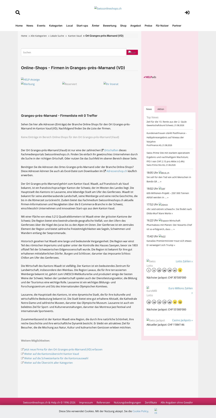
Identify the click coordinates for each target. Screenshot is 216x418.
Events (41, 25)
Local (69, 25)
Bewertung (109, 25)
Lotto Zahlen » (184, 261)
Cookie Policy (140, 411)
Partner (176, 25)
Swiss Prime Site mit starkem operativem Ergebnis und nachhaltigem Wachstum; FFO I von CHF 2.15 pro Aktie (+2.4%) (168, 157)
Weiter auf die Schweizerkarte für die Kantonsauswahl (56, 358)
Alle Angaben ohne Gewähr (177, 402)
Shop (123, 25)
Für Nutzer (162, 25)
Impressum (86, 402)
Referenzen (103, 402)
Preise (148, 25)
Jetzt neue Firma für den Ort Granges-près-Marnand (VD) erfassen (63, 349)
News (29, 25)
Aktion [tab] (160, 109)
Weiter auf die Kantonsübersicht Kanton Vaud (51, 354)
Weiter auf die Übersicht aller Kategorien (48, 362)
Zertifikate (151, 402)
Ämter (95, 25)
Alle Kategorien (39, 35)
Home (19, 25)
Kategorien (55, 25)
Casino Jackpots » (182, 320)
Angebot (135, 25)
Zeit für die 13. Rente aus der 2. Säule (167, 121)
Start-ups (82, 25)
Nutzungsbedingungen (127, 402)
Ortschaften (111, 150)
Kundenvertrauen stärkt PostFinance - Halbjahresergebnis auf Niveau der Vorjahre (167, 137)
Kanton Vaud (75, 35)
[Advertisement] (167, 53)
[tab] (149, 109)
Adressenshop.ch (116, 171)
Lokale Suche (57, 35)
